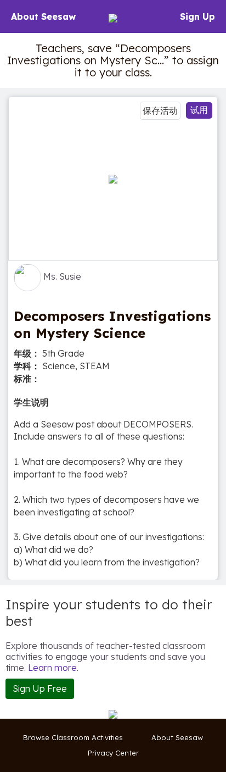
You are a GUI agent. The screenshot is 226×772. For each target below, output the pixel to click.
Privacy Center (113, 752)
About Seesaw (43, 16)
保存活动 (160, 110)
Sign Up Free (40, 688)
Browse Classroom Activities (73, 737)
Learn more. (53, 667)
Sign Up (197, 16)
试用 (199, 109)
